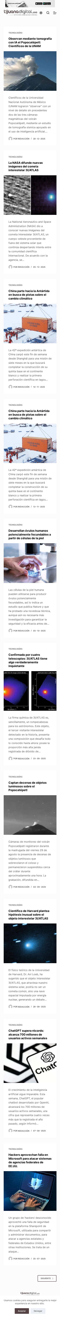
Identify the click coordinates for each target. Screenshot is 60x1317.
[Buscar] (48, 12)
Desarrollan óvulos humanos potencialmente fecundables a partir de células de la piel (29, 534)
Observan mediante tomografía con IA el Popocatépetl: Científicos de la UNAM (30, 42)
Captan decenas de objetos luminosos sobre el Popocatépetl (27, 786)
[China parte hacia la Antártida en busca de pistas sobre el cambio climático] (30, 323)
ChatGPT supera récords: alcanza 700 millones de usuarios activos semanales (27, 1034)
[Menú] (54, 12)
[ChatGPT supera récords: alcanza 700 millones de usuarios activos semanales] (30, 1063)
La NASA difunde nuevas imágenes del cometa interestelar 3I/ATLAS (25, 166)
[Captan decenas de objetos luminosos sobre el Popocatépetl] (30, 815)
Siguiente (46, 1278)
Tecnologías (15, 33)
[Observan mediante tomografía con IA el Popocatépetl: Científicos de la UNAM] (30, 71)
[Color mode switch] (41, 12)
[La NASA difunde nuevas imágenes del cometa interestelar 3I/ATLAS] (30, 195)
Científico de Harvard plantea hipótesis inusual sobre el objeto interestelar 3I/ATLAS (28, 914)
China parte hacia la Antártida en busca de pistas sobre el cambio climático (28, 294)
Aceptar (22, 1311)
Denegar (38, 1311)
